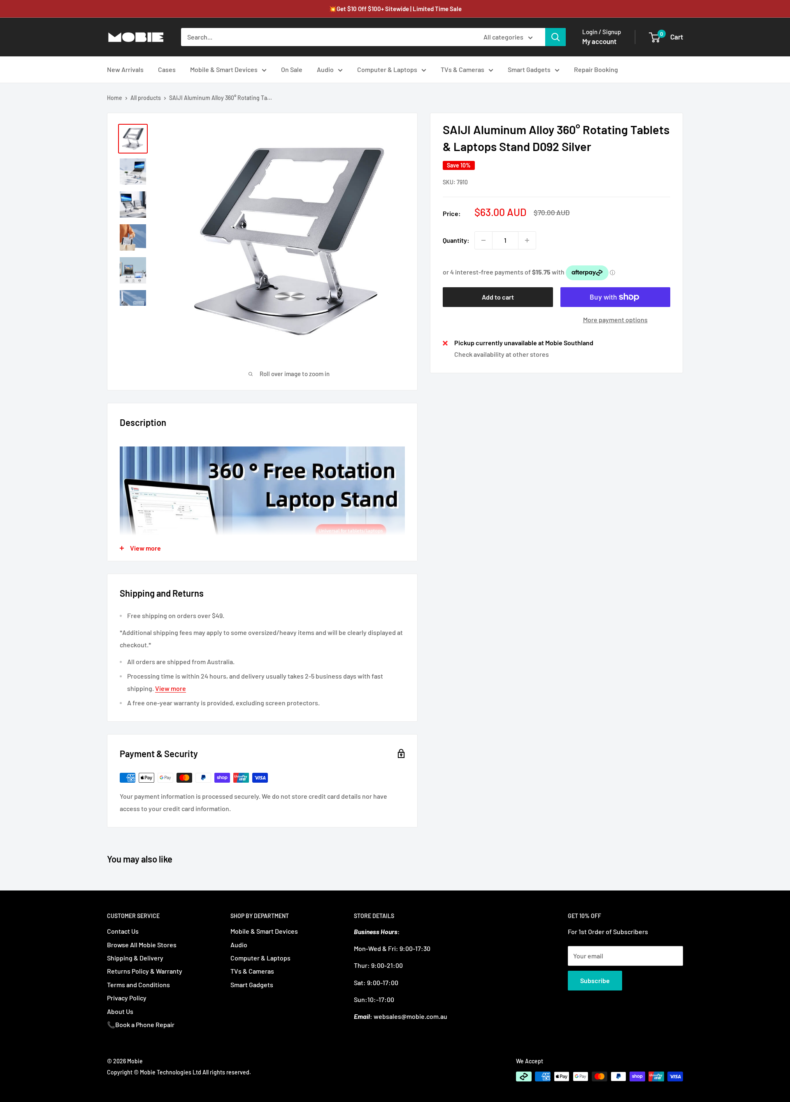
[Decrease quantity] (483, 240)
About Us (120, 1011)
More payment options (615, 319)
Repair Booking (596, 69)
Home (114, 97)
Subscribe (595, 980)
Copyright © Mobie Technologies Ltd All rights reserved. (179, 1072)
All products (145, 97)
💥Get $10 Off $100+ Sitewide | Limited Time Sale (395, 8)
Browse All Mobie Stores (142, 945)
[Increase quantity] (527, 240)
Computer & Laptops (387, 69)
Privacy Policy (126, 998)
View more (170, 688)
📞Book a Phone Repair (140, 1024)
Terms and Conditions (138, 984)
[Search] (555, 37)
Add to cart (498, 297)
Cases (167, 69)
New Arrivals (125, 69)
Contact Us (123, 931)
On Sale (291, 69)
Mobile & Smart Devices (224, 69)
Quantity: (456, 240)
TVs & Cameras (462, 69)
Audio (325, 69)
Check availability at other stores (501, 354)
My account (599, 41)
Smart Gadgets (529, 69)
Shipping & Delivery (135, 958)
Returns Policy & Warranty (144, 971)
